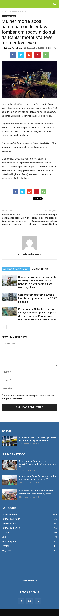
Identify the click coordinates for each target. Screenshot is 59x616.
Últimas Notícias (10, 523)
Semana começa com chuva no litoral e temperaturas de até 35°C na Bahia (37, 298)
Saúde (5, 536)
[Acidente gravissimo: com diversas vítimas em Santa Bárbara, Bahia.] (9, 494)
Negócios (6, 550)
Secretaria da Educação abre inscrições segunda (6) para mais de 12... (37, 464)
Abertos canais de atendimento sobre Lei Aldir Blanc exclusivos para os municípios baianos (15, 219)
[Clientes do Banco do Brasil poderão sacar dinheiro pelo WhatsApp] (9, 441)
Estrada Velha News (13, 48)
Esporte (5, 532)
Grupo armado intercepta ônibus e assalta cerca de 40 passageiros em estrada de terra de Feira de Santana (43, 219)
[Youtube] (38, 601)
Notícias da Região (8, 16)
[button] (55, 4)
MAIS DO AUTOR (40, 269)
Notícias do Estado (11, 518)
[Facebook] (21, 601)
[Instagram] (29, 601)
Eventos (5, 545)
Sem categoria (9, 541)
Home (4, 11)
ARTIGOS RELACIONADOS (15, 269)
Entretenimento (9, 514)
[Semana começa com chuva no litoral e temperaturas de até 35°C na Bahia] (9, 297)
